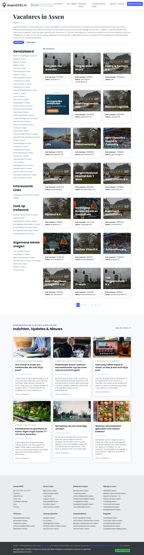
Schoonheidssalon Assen (83, 496)
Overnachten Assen (111, 504)
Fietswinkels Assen (51, 493)
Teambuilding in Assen (22, 143)
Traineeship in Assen (21, 149)
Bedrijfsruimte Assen (111, 526)
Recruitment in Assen (22, 121)
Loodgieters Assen (80, 501)
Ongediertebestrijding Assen (115, 529)
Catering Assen (79, 493)
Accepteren (122, 550)
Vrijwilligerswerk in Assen (23, 165)
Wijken (74, 4)
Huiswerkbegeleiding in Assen (25, 90)
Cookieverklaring (20, 501)
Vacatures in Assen (21, 156)
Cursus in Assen (19, 68)
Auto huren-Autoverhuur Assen (86, 520)
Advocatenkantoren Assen (84, 526)
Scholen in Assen (20, 128)
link (27, 195)
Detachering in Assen (22, 71)
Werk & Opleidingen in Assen (25, 56)
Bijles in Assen (18, 65)
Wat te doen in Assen (22, 251)
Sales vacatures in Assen (23, 124)
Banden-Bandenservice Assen (85, 523)
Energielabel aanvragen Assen (25, 230)
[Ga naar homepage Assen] (14, 5)
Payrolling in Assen (20, 112)
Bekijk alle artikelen (122, 328)
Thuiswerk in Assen (21, 146)
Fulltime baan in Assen (22, 84)
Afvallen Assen (49, 504)
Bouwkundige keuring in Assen (25, 227)
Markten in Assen (20, 264)
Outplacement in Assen (23, 106)
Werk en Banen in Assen (23, 171)
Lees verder (22, 394)
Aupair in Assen (19, 59)
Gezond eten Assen (51, 507)
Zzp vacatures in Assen (22, 178)
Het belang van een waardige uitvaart (71, 427)
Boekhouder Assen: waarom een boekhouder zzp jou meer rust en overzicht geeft (71, 367)
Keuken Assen (49, 518)
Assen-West (31, 42)
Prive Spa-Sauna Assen (112, 520)
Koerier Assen (19, 218)
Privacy (16, 507)
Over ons (17, 499)
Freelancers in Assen (21, 81)
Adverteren (134, 4)
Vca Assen (47, 520)
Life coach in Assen (21, 99)
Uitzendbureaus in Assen (23, 153)
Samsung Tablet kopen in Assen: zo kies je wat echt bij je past (111, 367)
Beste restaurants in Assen (24, 257)
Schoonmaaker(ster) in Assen (25, 134)
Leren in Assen (19, 96)
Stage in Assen (19, 140)
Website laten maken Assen (54, 526)
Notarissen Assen (20, 520)
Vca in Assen (18, 162)
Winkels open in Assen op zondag (27, 260)
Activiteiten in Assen (21, 254)
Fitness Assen (18, 270)
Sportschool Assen (51, 529)
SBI (68, 4)
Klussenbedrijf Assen (21, 518)
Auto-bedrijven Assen (82, 518)
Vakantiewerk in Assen (22, 159)
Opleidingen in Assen (21, 103)
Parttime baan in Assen (22, 109)
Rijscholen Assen (50, 490)
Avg (14, 504)
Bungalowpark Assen (112, 509)
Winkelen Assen (109, 490)
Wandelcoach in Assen (22, 168)
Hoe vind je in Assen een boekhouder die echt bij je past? (29, 367)
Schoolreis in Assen (21, 131)
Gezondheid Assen (51, 501)
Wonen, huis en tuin (25, 425)
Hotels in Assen (19, 267)
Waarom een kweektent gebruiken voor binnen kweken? (108, 428)
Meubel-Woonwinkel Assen (114, 493)
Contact (121, 4)
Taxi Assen (47, 496)
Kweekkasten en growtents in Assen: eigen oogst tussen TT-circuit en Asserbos (31, 431)
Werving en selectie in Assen (25, 175)
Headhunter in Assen (21, 87)
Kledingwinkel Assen (51, 523)
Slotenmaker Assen (81, 529)
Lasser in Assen (19, 93)
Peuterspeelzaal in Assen (23, 115)
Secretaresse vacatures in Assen (26, 137)
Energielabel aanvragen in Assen (26, 224)
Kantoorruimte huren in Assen (25, 215)
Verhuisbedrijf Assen (81, 507)
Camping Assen (109, 501)
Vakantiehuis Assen (111, 507)
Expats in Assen (19, 74)
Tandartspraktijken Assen (84, 499)
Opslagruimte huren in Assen (25, 221)
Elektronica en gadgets (108, 361)
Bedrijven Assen (82, 5)
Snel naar (58, 4)
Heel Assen (18, 42)
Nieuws (113, 4)
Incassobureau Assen (112, 523)
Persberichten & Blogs (98, 5)
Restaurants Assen (81, 490)
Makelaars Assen (20, 529)
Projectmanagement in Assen (25, 118)
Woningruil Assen (110, 518)
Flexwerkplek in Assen (22, 77)
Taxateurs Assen (20, 523)
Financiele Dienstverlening (29, 361)
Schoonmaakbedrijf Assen (24, 526)
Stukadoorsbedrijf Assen (83, 504)
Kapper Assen (49, 499)
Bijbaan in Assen (19, 62)
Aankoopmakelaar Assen (23, 233)
